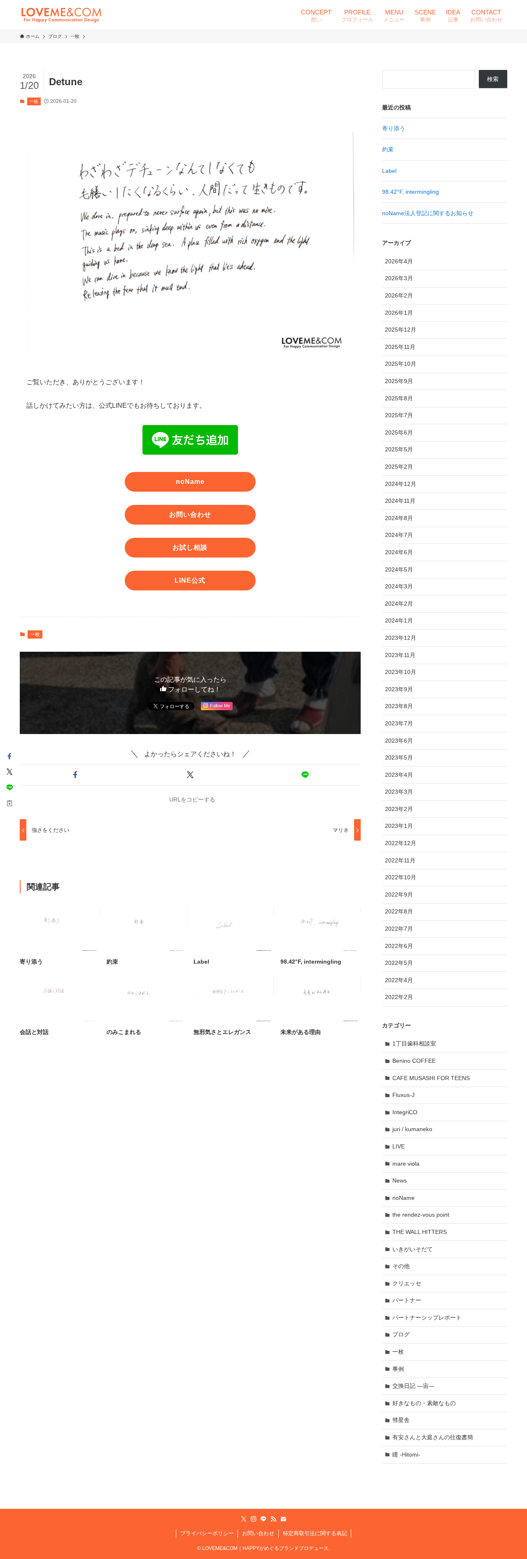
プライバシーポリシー (207, 1533)
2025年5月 (399, 449)
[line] (263, 1519)
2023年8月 (399, 706)
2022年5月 (399, 963)
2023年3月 (399, 791)
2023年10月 (400, 672)
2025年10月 (400, 363)
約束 (388, 149)
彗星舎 (401, 1420)
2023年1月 (399, 825)
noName (403, 1197)
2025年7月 (399, 415)
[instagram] (253, 1519)
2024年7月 (399, 535)
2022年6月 (399, 946)
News (399, 1180)
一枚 (33, 101)
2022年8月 (399, 911)
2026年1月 (399, 312)
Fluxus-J (403, 1095)
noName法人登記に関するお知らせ (427, 213)
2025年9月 (399, 381)
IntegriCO (404, 1112)
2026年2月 (399, 295)
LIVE (398, 1146)
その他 (401, 1266)
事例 (398, 1369)
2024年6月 (399, 552)
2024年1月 (399, 620)
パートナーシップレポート (427, 1317)
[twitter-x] (243, 1519)
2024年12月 (400, 484)
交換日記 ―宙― (413, 1385)
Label (389, 170)
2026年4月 (399, 261)
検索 (493, 79)
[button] (75, 775)
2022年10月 (400, 877)
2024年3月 (399, 586)
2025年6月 (399, 432)
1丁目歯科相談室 (414, 1043)
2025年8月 (399, 398)
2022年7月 (399, 928)
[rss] (273, 1519)
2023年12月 (400, 637)
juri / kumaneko (412, 1129)
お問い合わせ (258, 1533)
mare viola (406, 1163)
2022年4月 (399, 980)
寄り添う (393, 128)
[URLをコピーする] (9, 803)
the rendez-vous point (420, 1214)
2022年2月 (399, 997)
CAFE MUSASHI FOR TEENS (431, 1078)
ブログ (401, 1334)
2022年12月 (400, 843)
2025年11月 (400, 347)
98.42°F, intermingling (410, 191)
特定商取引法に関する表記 (315, 1533)
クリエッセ (406, 1283)
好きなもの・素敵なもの (424, 1403)
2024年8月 (399, 518)
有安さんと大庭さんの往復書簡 (432, 1437)
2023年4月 (399, 774)
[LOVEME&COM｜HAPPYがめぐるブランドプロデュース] (61, 15)
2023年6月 (399, 740)
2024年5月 (399, 569)
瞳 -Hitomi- (406, 1454)
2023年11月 (400, 655)
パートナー (406, 1300)
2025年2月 (399, 466)
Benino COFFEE (414, 1060)
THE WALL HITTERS (419, 1232)
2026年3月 (399, 278)
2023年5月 (399, 757)
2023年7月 (399, 723)
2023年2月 (399, 809)
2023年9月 (399, 689)
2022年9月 (399, 894)
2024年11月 (400, 500)
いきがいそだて (412, 1249)
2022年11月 (400, 860)
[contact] (283, 1519)
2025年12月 (400, 329)
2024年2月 (399, 603)
